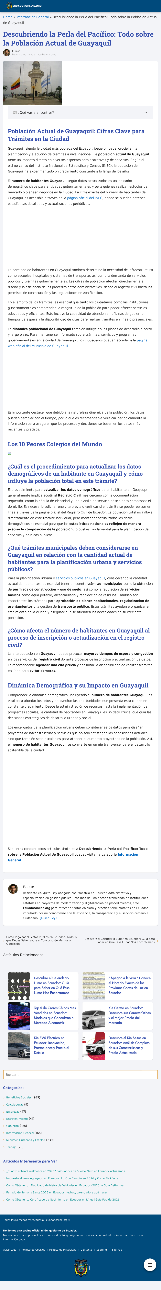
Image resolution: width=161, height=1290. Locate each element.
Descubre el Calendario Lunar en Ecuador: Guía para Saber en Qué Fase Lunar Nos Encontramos (120, 940)
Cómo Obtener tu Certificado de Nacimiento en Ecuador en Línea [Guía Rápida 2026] (63, 1199)
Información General (32, 17)
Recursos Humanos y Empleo (25, 1140)
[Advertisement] (80, 237)
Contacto (86, 1249)
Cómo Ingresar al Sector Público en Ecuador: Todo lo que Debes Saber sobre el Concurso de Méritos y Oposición (41, 940)
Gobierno (12, 1125)
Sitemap (117, 1249)
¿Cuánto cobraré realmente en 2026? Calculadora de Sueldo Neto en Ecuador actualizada (65, 1171)
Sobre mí (102, 1249)
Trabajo (11, 1147)
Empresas (12, 1111)
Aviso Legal (10, 1249)
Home (8, 17)
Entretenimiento (17, 1118)
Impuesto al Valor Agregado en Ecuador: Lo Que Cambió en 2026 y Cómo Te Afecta (62, 1178)
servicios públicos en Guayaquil (80, 578)
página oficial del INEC (84, 198)
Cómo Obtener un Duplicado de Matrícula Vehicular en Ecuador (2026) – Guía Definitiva (64, 1185)
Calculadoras (14, 1104)
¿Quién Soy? (48, 918)
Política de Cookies (33, 1249)
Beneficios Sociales (19, 1097)
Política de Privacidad (62, 1249)
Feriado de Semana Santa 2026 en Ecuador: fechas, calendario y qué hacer (56, 1192)
